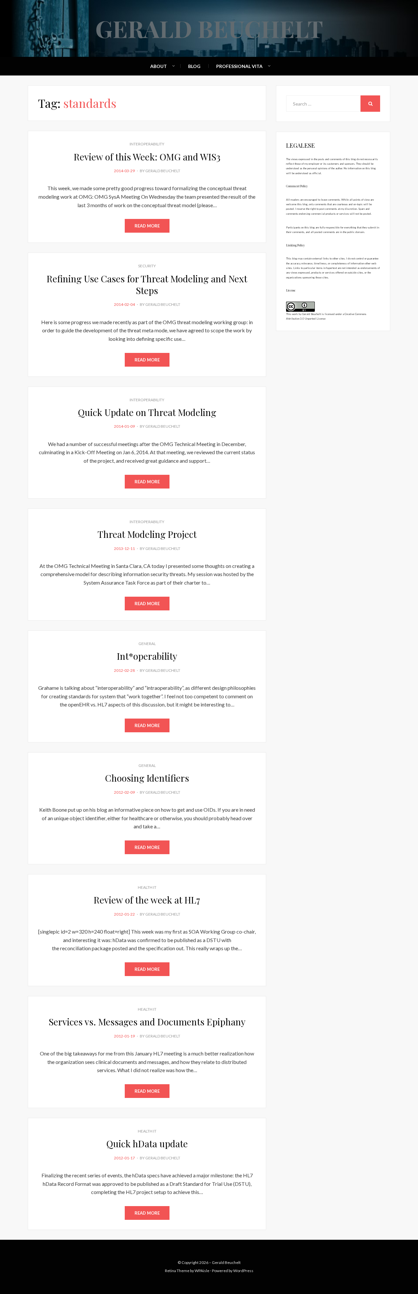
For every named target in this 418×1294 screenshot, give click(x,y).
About (158, 66)
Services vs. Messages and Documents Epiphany (147, 1022)
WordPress (243, 1270)
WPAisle (202, 1270)
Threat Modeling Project (147, 534)
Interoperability (147, 143)
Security (147, 265)
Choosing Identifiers (147, 778)
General (147, 643)
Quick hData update (147, 1143)
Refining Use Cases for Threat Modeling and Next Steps (147, 284)
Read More (147, 225)
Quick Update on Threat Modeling (147, 412)
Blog (194, 66)
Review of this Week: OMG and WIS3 (147, 157)
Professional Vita (239, 66)
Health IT (147, 887)
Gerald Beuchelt (209, 28)
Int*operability (147, 656)
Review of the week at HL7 (147, 900)
